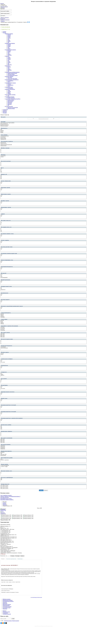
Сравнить (3, 20)
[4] (43, 149)
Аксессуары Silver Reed (12, 78)
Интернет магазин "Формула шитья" (11, 620)
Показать (41, 490)
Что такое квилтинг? (4, 497)
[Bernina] (43, 131)
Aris (8, 95)
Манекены (5, 608)
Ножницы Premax (11, 108)
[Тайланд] (43, 316)
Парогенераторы (6, 605)
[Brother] (43, 132)
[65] (43, 178)
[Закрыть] (2, 7)
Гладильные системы (7, 606)
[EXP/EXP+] (43, 452)
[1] (43, 162)
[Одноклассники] (3, 623)
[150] (43, 478)
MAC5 (9, 81)
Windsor (9, 93)
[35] (43, 175)
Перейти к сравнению (4, 19)
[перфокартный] (43, 139)
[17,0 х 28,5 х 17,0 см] (43, 485)
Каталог (4, 32)
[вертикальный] (43, 142)
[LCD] (43, 276)
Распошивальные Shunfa (12, 75)
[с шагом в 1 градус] (43, 466)
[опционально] (43, 289)
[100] (43, 427)
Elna (8, 39)
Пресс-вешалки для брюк (10, 94)
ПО (8, 105)
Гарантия (5, 110)
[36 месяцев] (43, 330)
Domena (9, 83)
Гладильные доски (9, 87)
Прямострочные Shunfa (12, 73)
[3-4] (43, 379)
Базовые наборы (11, 99)
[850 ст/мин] (43, 335)
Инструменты (10, 101)
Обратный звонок (4, 6)
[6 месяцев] (43, 327)
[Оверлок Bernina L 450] (6, 515)
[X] (6, 623)
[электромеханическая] (43, 136)
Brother (9, 36)
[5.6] (43, 231)
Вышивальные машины (10, 43)
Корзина (2, 3)
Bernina (9, 35)
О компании (5, 109)
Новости (4, 610)
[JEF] (43, 453)
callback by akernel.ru (4, 17)
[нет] (43, 183)
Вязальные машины (9, 76)
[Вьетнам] (43, 314)
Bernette (9, 34)
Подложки (10, 103)
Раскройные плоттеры (9, 96)
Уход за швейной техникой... (6, 495)
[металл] (43, 354)
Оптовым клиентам (7, 613)
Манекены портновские (10, 89)
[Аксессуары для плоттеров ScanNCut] (43, 122)
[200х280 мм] (43, 448)
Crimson (9, 91)
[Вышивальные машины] (43, 124)
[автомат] (43, 156)
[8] (43, 152)
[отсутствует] (43, 362)
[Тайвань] (43, 315)
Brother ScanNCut (11, 97)
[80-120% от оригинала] (43, 460)
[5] (43, 150)
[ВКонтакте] (1, 623)
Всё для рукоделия (9, 106)
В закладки (2, 18)
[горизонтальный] (43, 143)
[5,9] (43, 169)
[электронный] (43, 137)
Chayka (9, 37)
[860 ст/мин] (43, 336)
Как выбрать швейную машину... (7, 499)
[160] (43, 428)
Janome (9, 41)
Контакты (5, 111)
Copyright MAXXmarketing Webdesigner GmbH (36, 597)
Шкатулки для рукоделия (13, 107)
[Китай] (43, 321)
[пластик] (43, 353)
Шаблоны (10, 104)
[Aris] (43, 129)
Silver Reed (10, 77)
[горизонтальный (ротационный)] (43, 144)
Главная (4, 31)
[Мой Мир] (4, 623)
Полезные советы (6, 611)
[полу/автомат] (43, 155)
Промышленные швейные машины (12, 72)
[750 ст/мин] (43, 333)
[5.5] (43, 230)
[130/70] (43, 374)
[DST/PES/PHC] (43, 455)
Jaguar (9, 40)
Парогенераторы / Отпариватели (11, 79)
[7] (43, 151)
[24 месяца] (43, 329)
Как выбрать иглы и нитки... (6, 498)
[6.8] (43, 171)
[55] (43, 177)
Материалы (10, 102)
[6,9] (43, 172)
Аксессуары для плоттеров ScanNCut (12, 98)
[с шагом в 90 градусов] (43, 465)
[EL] (43, 373)
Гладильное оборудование (10, 82)
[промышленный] (43, 145)
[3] (43, 163)
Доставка (5, 112)
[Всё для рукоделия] (43, 123)
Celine (9, 90)
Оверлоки (7, 56)
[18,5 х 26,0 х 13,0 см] (43, 488)
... (43, 118)
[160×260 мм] (43, 446)
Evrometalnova (10, 80)
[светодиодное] (43, 346)
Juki (8, 42)
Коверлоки (7, 65)
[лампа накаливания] (43, 347)
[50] (43, 176)
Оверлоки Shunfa (11, 74)
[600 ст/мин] (43, 439)
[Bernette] (43, 130)
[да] (43, 287)
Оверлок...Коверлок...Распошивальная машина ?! (10, 496)
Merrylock (9, 55)
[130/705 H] (43, 375)
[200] (43, 479)
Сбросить (45, 490)
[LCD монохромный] (43, 277)
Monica (9, 92)
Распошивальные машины (10, 49)
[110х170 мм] (43, 445)
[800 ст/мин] (43, 334)
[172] (43, 429)
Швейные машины (9, 33)
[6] (43, 170)
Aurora (9, 57)
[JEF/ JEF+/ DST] (43, 454)
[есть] (43, 182)
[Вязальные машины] (43, 125)
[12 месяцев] (43, 328)
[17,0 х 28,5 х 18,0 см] (43, 486)
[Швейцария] (43, 317)
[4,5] (43, 222)
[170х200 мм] (43, 447)
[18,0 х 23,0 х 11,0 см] (43, 487)
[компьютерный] (43, 138)
